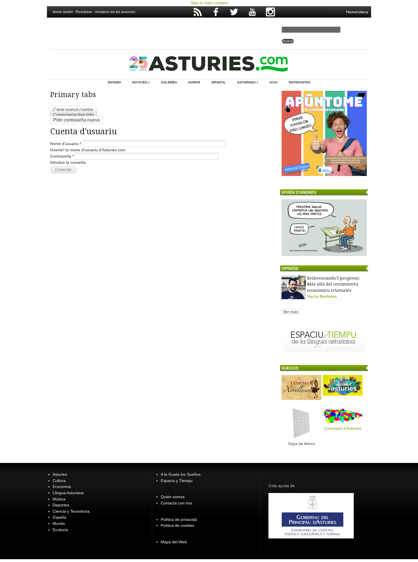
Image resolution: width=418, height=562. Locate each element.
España (59, 517)
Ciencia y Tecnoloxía (71, 511)
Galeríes (169, 82)
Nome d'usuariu (65, 143)
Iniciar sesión (63, 12)
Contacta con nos (176, 503)
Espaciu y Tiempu (177, 480)
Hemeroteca (357, 12)
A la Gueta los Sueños (180, 474)
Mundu (59, 523)
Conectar (73, 114)
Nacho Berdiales (322, 296)
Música (59, 499)
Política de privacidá (179, 519)
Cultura (59, 480)
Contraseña (62, 156)
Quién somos (173, 496)
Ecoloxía (60, 529)
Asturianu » (247, 82)
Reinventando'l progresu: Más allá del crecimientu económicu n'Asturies (333, 284)
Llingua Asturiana (68, 492)
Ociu (274, 82)
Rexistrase (84, 12)
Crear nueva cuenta (73, 109)
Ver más (290, 311)
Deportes (61, 505)
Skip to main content (209, 3)
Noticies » (141, 82)
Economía (62, 486)
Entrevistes (299, 82)
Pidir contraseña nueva (76, 120)
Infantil (219, 82)
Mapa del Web (174, 542)
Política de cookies (177, 525)
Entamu (114, 82)
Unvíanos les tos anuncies (115, 12)
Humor (194, 82)
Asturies (60, 474)
